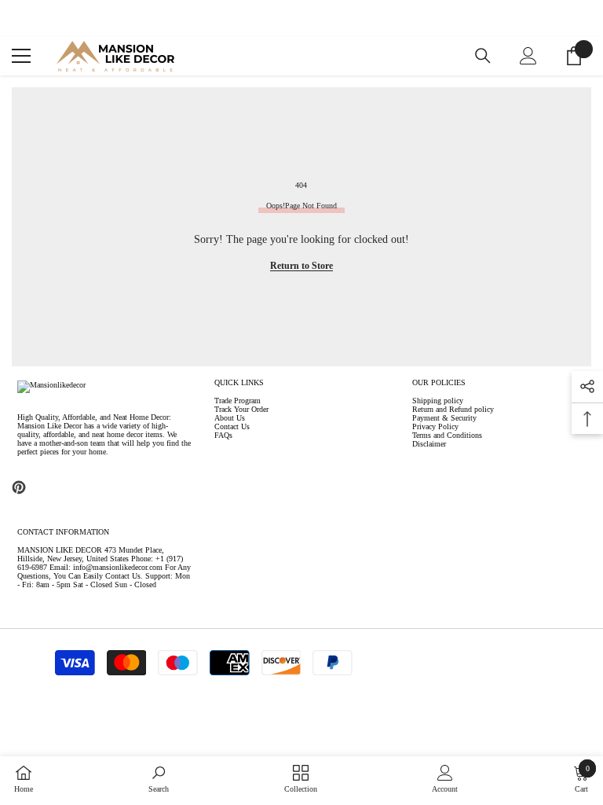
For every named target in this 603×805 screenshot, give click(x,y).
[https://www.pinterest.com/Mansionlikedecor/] (19, 487)
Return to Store (301, 265)
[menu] (21, 55)
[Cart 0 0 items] (574, 55)
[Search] (482, 55)
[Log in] (528, 55)
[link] (158, 779)
